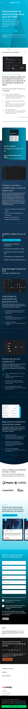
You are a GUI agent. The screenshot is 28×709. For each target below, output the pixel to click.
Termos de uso (5, 695)
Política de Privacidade (17, 654)
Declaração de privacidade (20, 703)
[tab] (10, 49)
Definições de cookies (14, 706)
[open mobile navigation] (1, 2)
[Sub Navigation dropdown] (14, 52)
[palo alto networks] (14, 2)
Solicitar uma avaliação (9, 30)
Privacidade (4, 690)
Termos (11, 613)
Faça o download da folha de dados (13, 156)
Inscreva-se (7, 659)
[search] (26, 2)
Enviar (4, 618)
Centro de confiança (6, 693)
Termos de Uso (5, 656)
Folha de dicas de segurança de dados (9, 630)
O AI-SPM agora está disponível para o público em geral (13, 35)
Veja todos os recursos (9, 515)
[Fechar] (26, 697)
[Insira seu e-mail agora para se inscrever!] (14, 651)
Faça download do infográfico (10, 240)
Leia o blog (6, 90)
